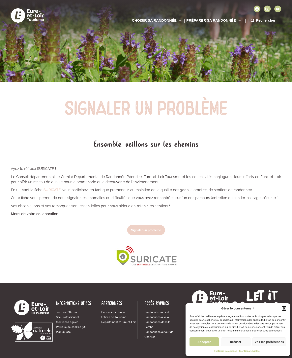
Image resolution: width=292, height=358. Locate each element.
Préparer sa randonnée (211, 20)
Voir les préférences (269, 342)
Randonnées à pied (156, 312)
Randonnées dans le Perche (157, 324)
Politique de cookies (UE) (72, 326)
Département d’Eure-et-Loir (118, 322)
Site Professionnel (67, 317)
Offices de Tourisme (113, 317)
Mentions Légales (249, 350)
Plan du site (63, 331)
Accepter (204, 342)
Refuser (235, 342)
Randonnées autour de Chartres (158, 334)
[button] (284, 308)
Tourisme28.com (66, 312)
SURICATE (52, 190)
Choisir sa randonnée (154, 20)
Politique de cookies (225, 350)
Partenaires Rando (113, 312)
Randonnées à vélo (156, 317)
